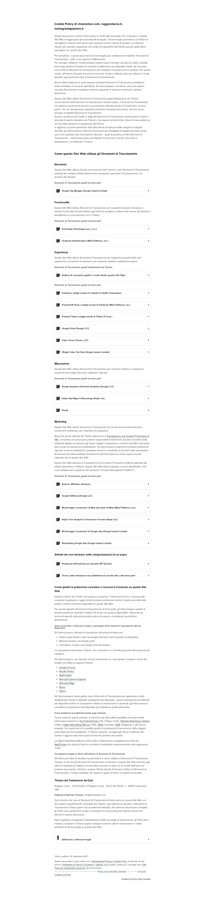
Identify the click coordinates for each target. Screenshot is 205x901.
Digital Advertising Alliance (76, 724)
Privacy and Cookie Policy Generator (112, 871)
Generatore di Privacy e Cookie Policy (109, 861)
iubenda (99, 864)
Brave (62, 687)
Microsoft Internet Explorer (72, 679)
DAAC (101, 724)
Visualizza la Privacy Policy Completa (136, 879)
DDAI (117, 724)
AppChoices (60, 744)
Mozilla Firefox (66, 671)
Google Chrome (67, 667)
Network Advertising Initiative (135, 721)
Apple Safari (65, 675)
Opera (62, 690)
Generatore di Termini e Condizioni (78, 864)
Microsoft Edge (66, 683)
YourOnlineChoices (89, 721)
